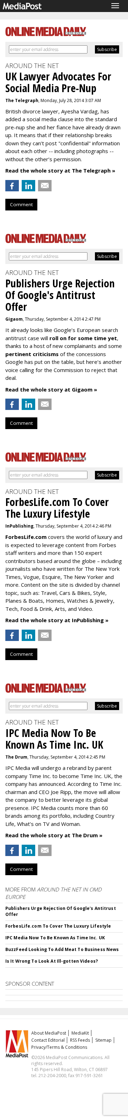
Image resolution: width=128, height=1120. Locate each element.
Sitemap (103, 1040)
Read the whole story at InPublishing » (56, 620)
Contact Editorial (48, 1040)
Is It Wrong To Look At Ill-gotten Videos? (51, 961)
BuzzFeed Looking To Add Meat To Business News (62, 949)
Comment (21, 204)
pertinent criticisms (32, 354)
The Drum (16, 757)
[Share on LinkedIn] (28, 185)
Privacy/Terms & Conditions (59, 1047)
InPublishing (19, 526)
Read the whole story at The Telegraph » (60, 170)
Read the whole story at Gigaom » (51, 389)
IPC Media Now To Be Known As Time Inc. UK (55, 938)
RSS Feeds (80, 1040)
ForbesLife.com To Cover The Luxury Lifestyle (58, 926)
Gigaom (14, 319)
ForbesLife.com (26, 536)
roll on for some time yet (83, 338)
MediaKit (80, 1033)
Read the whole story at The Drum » (53, 835)
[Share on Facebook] (12, 185)
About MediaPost (48, 1033)
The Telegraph (21, 100)
